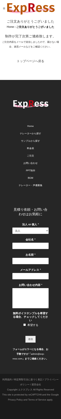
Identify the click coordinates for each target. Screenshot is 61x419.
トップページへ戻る (30, 61)
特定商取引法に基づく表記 (28, 379)
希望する (32, 325)
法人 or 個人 (30, 224)
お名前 (31, 254)
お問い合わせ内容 (30, 285)
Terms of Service (37, 399)
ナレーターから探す (30, 133)
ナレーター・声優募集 (30, 185)
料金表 (30, 148)
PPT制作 (30, 170)
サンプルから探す (30, 140)
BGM (30, 178)
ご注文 (30, 155)
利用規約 (7, 379)
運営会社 (36, 384)
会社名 (31, 239)
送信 (30, 339)
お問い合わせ (30, 163)
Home (10, 26)
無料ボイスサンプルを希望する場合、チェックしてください (30, 317)
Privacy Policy (15, 399)
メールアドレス (30, 269)
